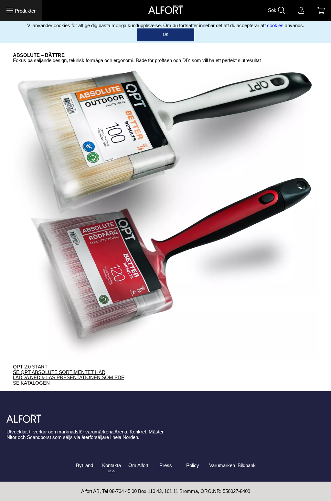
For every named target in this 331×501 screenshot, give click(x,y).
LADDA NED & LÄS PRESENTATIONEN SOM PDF (68, 377)
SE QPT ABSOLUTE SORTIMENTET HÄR (59, 372)
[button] (21, 10)
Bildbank (247, 465)
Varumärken (222, 465)
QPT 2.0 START (30, 366)
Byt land (84, 465)
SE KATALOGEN (31, 383)
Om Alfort (138, 465)
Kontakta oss (111, 468)
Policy (192, 465)
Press (165, 465)
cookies (275, 25)
